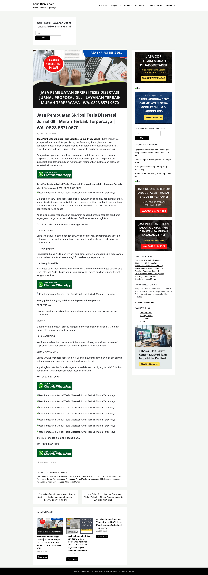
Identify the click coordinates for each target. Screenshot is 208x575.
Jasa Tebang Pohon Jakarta (146, 263)
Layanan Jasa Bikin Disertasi (100, 479)
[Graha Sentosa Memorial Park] (137, 181)
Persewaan (139, 5)
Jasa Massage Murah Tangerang (149, 268)
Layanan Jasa (155, 5)
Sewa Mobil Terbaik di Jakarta (147, 260)
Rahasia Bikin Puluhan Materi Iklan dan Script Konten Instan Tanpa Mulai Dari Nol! (152, 153)
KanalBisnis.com (43, 4)
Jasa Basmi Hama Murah (145, 279)
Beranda (103, 5)
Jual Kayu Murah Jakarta (145, 276)
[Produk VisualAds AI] (153, 368)
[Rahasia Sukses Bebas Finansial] (137, 88)
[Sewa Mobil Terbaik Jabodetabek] (153, 123)
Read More (42, 557)
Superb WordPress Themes (123, 571)
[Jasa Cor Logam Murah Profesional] (153, 83)
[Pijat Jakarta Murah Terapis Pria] (153, 251)
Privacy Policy (146, 315)
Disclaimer (144, 318)
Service (127, 5)
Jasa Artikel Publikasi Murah (80, 476)
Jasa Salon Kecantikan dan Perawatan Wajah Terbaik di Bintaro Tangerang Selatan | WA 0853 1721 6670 (104, 497)
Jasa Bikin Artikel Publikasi (104, 476)
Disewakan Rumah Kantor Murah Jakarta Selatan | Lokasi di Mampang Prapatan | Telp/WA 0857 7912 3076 (56, 497)
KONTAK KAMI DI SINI (144, 302)
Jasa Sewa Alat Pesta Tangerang (149, 265)
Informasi (169, 5)
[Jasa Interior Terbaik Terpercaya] (153, 216)
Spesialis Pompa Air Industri (147, 271)
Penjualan (115, 5)
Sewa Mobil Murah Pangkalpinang (149, 274)
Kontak (143, 321)
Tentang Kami (146, 312)
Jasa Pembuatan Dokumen (56, 472)
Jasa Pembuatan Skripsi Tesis (74, 479)
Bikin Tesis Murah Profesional (54, 476)
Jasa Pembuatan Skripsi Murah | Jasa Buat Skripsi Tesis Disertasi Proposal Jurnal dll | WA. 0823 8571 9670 (49, 542)
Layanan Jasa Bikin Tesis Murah (66, 482)
